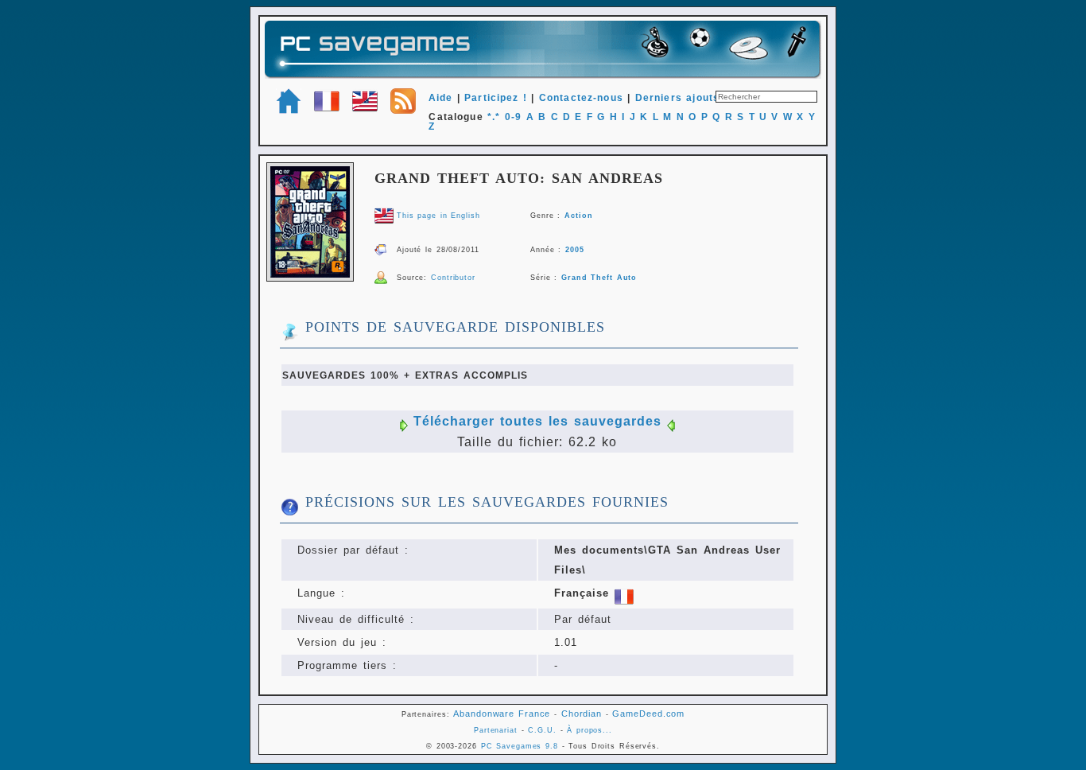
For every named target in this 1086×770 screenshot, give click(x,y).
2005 (574, 250)
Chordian (581, 713)
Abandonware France (501, 713)
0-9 (513, 117)
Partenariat (496, 730)
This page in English (438, 216)
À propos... (589, 730)
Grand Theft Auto (599, 278)
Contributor (453, 278)
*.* (493, 117)
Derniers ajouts (677, 98)
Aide (441, 98)
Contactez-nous (581, 98)
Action (578, 216)
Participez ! (495, 98)
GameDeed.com (648, 713)
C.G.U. (542, 730)
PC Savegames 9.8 (519, 746)
